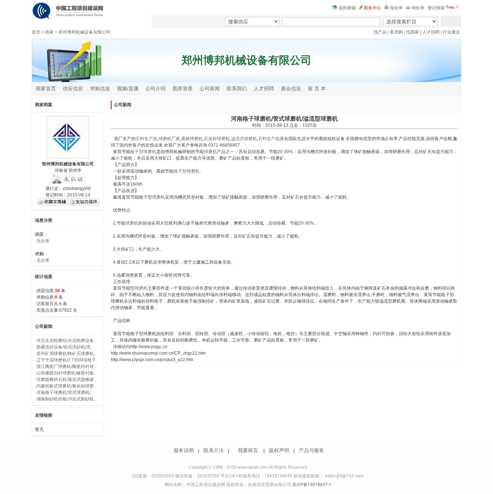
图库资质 (183, 88)
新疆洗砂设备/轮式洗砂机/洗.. (64, 347)
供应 (39, 234)
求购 (39, 253)
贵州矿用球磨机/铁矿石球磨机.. (66, 353)
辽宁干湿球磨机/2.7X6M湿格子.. (67, 360)
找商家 (412, 32)
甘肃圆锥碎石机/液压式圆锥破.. (66, 379)
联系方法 (214, 450)
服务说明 (184, 450)
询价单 (417, 7)
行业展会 (451, 32)
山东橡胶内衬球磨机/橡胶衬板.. (66, 373)
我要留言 (248, 450)
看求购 (396, 32)
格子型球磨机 (143, 151)
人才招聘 (431, 32)
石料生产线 (146, 138)
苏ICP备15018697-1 (311, 484)
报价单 (396, 7)
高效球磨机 (192, 138)
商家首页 (46, 88)
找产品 (380, 32)
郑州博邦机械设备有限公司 (84, 32)
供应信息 (73, 88)
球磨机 (210, 151)
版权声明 (279, 450)
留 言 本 (317, 88)
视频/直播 (128, 88)
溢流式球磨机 (244, 138)
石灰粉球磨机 (217, 138)
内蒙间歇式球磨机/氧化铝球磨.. (66, 386)
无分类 (42, 240)
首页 (36, 32)
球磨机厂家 (169, 138)
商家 (49, 32)
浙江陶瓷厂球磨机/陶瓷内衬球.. (66, 366)
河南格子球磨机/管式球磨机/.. (64, 392)
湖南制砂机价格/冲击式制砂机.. (66, 399)
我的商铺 (346, 7)
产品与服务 (311, 450)
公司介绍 (155, 88)
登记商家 (436, 7)
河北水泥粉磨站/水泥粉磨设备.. (66, 340)
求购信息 (100, 88)
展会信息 (291, 88)
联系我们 (237, 88)
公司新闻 (210, 88)
